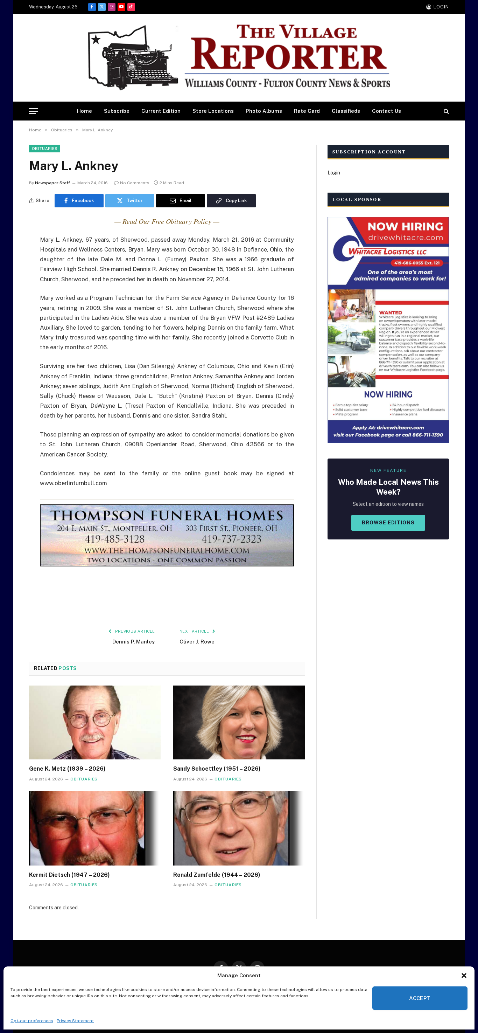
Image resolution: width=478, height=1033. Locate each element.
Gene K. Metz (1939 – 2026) (67, 768)
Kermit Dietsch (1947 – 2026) (69, 875)
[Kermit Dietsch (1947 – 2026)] (95, 828)
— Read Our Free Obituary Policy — (166, 221)
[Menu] (33, 111)
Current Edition (161, 111)
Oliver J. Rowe (197, 642)
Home (84, 111)
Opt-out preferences (31, 1020)
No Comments (134, 182)
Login (334, 172)
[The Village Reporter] (239, 58)
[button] (464, 975)
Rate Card (307, 111)
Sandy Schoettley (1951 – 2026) (217, 768)
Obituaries (44, 148)
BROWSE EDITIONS (388, 522)
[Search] (445, 111)
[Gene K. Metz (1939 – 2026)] (95, 723)
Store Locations (213, 111)
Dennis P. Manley (133, 642)
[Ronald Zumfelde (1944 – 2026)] (239, 828)
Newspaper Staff (52, 182)
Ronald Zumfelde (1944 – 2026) (216, 875)
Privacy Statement (75, 1020)
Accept (420, 998)
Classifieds (346, 111)
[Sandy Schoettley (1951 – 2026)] (239, 723)
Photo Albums (264, 111)
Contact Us (386, 111)
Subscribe (116, 111)
